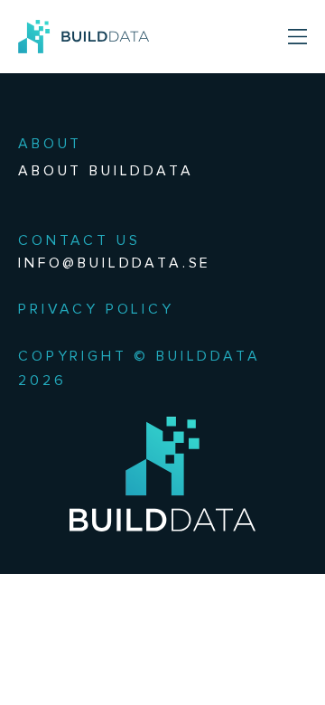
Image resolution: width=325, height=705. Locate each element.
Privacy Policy (96, 308)
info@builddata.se (114, 262)
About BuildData (106, 170)
